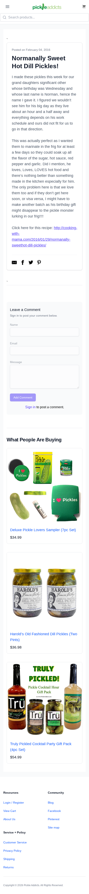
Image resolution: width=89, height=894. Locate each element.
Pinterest (53, 819)
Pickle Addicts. (32, 885)
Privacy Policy (12, 850)
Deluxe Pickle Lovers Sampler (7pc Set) (43, 530)
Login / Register (13, 802)
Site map (53, 827)
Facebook (54, 811)
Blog (51, 802)
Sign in (30, 407)
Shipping (9, 859)
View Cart (9, 811)
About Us (9, 819)
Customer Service (15, 842)
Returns (8, 867)
